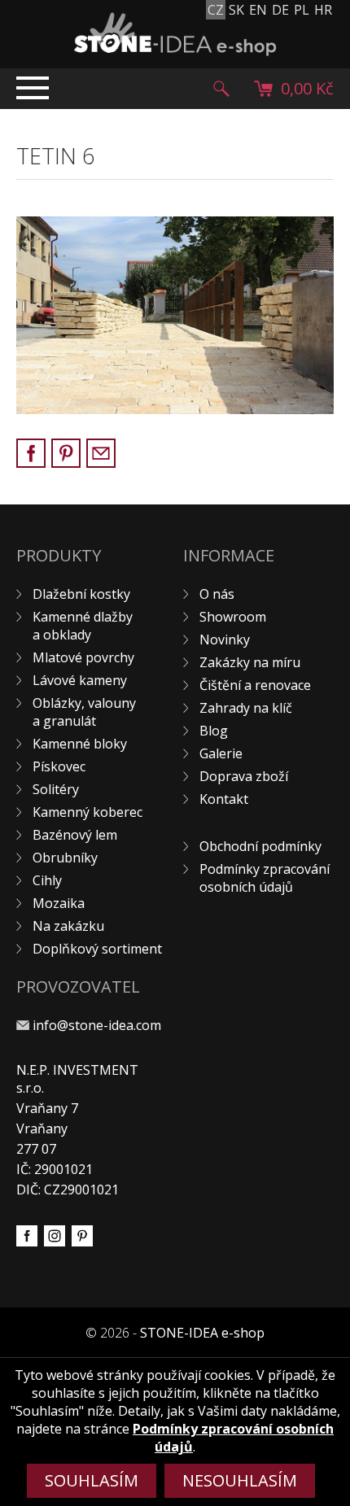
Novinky (224, 639)
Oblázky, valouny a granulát (84, 712)
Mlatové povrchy (83, 657)
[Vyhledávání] (221, 88)
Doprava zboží (243, 776)
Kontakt (223, 799)
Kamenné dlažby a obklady (83, 626)
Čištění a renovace (255, 685)
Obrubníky (65, 857)
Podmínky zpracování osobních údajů (264, 878)
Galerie (221, 753)
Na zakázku (68, 926)
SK (236, 10)
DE (280, 10)
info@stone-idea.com (97, 1025)
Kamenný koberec (87, 812)
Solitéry (56, 789)
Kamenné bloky (80, 744)
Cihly (47, 880)
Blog (213, 731)
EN (258, 10)
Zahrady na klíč (245, 708)
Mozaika (59, 903)
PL (301, 10)
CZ (216, 10)
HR (323, 10)
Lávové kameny (80, 680)
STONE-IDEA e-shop (202, 1333)
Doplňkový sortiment (97, 949)
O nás (216, 594)
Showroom (232, 617)
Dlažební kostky (81, 594)
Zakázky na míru (249, 662)
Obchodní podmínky (260, 846)
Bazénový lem (75, 835)
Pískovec (59, 766)
